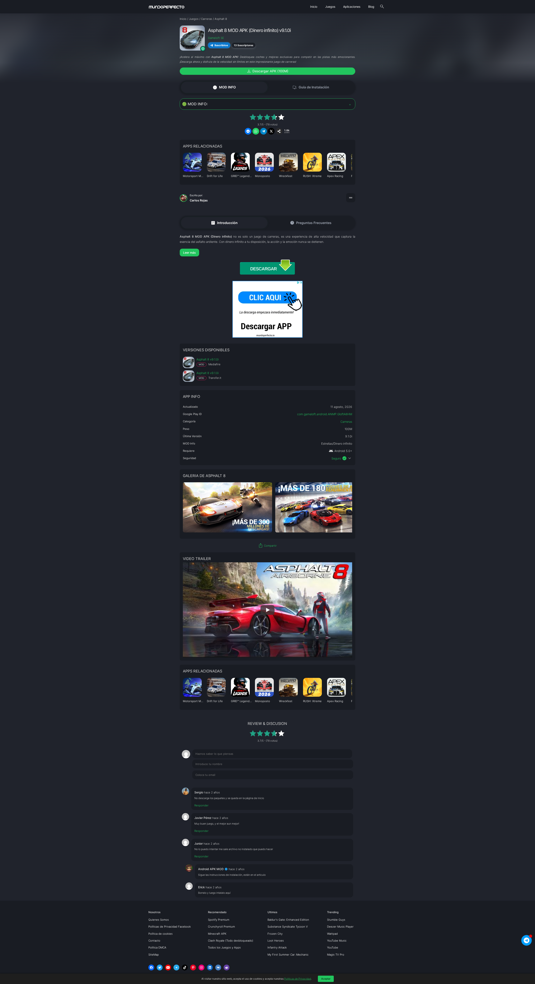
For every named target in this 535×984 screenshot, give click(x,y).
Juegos (330, 6)
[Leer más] (267, 252)
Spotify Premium (218, 919)
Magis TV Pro (335, 954)
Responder (201, 805)
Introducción (224, 222)
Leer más (189, 252)
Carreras (346, 421)
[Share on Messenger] (248, 131)
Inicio (313, 6)
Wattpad (332, 933)
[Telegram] (176, 967)
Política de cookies (160, 933)
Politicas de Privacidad (297, 978)
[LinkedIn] (210, 967)
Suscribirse (221, 45)
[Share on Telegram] (263, 131)
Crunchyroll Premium (221, 926)
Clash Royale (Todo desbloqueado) (230, 940)
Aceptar (325, 978)
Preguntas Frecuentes (310, 222)
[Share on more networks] (279, 131)
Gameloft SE (216, 37)
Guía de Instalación (310, 87)
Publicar (342, 783)
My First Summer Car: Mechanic (288, 954)
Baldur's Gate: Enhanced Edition (288, 919)
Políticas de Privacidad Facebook (169, 926)
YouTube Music (336, 940)
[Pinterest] (193, 967)
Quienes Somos (158, 919)
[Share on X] (271, 131)
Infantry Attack (277, 947)
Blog (371, 6)
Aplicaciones (351, 6)
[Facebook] (151, 967)
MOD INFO (224, 87)
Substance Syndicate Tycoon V (288, 926)
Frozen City (275, 933)
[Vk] (218, 967)
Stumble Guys (336, 919)
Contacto (154, 940)
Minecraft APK (217, 933)
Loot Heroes (276, 940)
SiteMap (153, 954)
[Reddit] (226, 967)
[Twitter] (160, 967)
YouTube (332, 947)
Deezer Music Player (340, 926)
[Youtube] (168, 967)
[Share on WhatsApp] (255, 131)
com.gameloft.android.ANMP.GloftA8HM (324, 414)
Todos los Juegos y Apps (224, 947)
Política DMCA (157, 947)
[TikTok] (185, 967)
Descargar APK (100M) (267, 71)
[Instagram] (201, 967)
